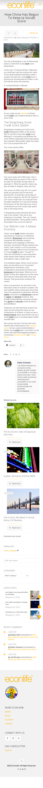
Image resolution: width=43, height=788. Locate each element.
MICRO (7, 716)
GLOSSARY (9, 720)
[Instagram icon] (25, 769)
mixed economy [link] (10, 315)
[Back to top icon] (21, 761)
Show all (34, 33)
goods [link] (10, 302)
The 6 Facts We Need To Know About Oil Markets (19, 519)
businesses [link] (8, 272)
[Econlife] (21, 4)
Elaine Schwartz (22, 38)
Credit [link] (6, 132)
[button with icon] (7, 738)
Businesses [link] (17, 238)
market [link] (6, 295)
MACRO (8, 712)
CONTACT (9, 724)
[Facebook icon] (18, 769)
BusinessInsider (20, 335)
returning (24, 113)
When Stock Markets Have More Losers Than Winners (23, 637)
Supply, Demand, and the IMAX (19, 475)
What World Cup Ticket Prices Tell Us (22, 649)
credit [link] (27, 64)
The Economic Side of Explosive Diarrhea (20, 433)
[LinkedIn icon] (22, 769)
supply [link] (8, 297)
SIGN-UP (8, 750)
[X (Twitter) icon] (20, 769)
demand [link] (18, 297)
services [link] (19, 302)
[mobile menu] (40, 4)
